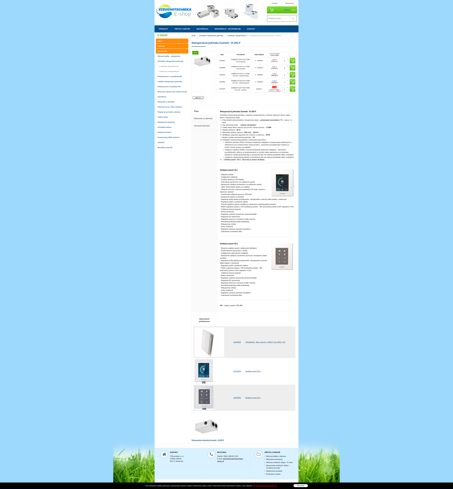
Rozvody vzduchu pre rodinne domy (172, 92)
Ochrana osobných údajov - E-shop (279, 462)
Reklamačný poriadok (274, 471)
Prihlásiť (275, 3)
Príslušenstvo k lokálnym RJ (169, 87)
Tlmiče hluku (163, 117)
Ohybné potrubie (164, 132)
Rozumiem (300, 485)
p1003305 (237, 398)
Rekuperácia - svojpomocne (228, 29)
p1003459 (237, 342)
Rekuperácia (202, 29)
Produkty (163, 29)
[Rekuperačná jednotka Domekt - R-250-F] (202, 69)
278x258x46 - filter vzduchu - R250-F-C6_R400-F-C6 (265, 342)
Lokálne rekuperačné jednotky (170, 81)
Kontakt (251, 29)
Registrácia (289, 3)
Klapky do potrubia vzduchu (169, 112)
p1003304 (237, 371)
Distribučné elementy (166, 122)
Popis (196, 111)
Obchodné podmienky (274, 459)
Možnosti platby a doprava (276, 456)
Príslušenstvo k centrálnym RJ (170, 76)
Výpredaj (161, 46)
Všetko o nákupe (182, 29)
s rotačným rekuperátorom (237, 35)
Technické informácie (202, 126)
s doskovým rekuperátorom (169, 71)
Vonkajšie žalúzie (164, 127)
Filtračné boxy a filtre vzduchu (170, 107)
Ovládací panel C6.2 (253, 398)
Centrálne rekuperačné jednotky (211, 35)
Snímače (161, 142)
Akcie (160, 41)
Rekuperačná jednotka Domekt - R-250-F (208, 440)
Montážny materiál (165, 147)
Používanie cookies (273, 474)
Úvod (194, 35)
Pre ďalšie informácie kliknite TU (265, 486)
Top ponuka (162, 51)
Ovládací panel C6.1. (253, 371)
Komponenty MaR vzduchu (168, 137)
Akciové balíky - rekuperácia (169, 56)
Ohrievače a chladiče (166, 102)
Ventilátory (162, 97)
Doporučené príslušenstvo (204, 320)
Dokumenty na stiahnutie (203, 118)
